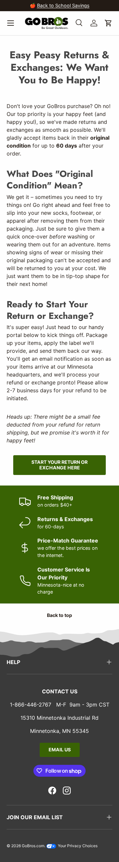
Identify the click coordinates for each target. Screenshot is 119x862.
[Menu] (10, 23)
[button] (108, 23)
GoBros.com (33, 845)
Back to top (59, 615)
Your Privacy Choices (77, 845)
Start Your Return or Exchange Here (59, 464)
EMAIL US (60, 749)
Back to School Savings (63, 5)
